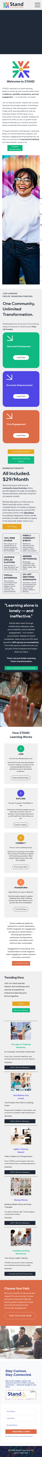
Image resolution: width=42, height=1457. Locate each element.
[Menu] (37, 5)
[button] (21, 1010)
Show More (8, 1062)
